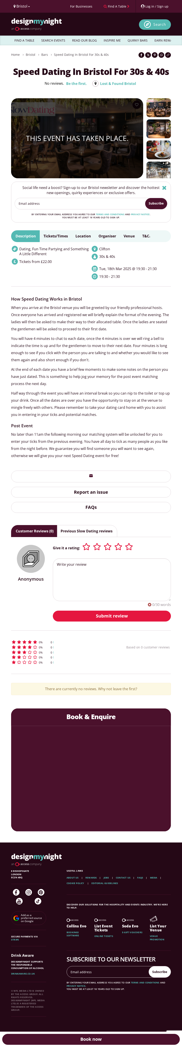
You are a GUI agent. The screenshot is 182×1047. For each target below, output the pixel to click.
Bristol (30, 54)
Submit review (112, 616)
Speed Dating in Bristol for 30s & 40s (81, 54)
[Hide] (164, 188)
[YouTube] (19, 901)
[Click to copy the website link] (168, 55)
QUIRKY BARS (138, 40)
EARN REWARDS (166, 40)
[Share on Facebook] (141, 55)
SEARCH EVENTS (53, 40)
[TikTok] (38, 901)
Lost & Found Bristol (118, 83)
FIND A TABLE (24, 40)
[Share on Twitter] (148, 55)
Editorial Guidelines (104, 883)
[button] (56, 642)
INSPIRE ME (112, 40)
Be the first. (76, 83)
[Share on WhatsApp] (161, 55)
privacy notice (140, 214)
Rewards (91, 877)
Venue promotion (157, 938)
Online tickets (103, 936)
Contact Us (123, 877)
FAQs (91, 507)
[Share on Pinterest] (155, 55)
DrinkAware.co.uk (23, 973)
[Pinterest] (41, 892)
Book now (91, 1039)
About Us (73, 877)
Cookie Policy (76, 883)
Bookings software (73, 934)
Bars (44, 54)
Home (15, 54)
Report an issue (91, 492)
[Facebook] (16, 892)
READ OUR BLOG (84, 40)
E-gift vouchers (132, 932)
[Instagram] (28, 892)
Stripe (15, 939)
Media (153, 877)
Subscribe (156, 203)
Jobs (106, 877)
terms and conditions (110, 214)
